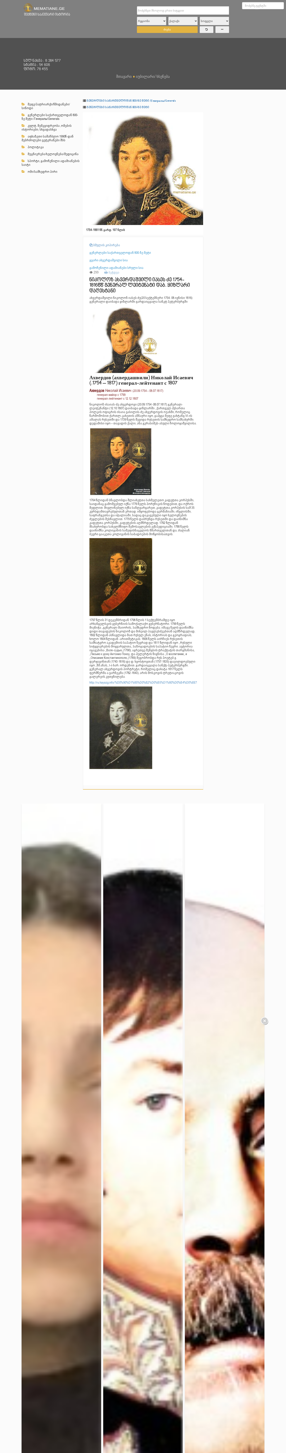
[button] (199, 115)
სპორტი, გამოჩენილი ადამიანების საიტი (51, 163)
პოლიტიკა (35, 147)
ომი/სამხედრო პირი (42, 172)
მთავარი (124, 76)
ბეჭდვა (113, 272)
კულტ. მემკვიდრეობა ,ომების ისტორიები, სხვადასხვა (47, 127)
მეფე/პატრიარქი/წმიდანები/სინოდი (46, 106)
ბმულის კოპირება (106, 245)
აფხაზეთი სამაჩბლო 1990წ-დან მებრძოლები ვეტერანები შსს (47, 138)
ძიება (167, 29)
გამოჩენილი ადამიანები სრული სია (116, 268)
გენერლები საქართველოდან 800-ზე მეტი (117, 107)
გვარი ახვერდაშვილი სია (108, 260)
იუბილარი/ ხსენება (153, 76)
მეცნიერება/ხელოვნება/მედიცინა (53, 154)
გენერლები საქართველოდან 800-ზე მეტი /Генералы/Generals (50, 117)
